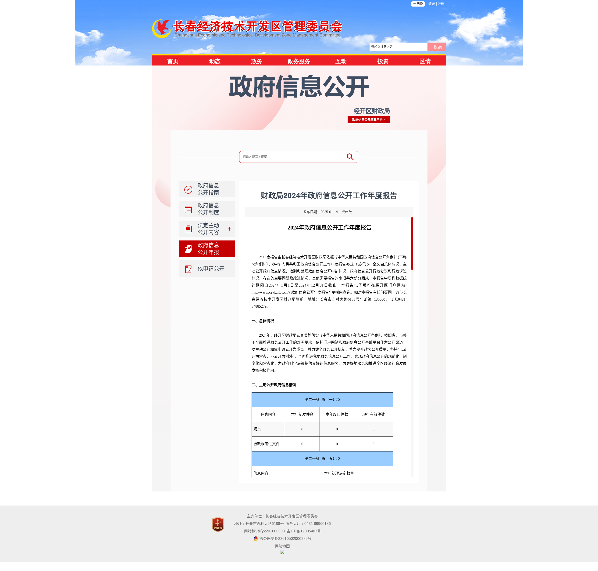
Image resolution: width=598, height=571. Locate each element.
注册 (441, 3)
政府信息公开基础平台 (367, 119)
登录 (431, 3)
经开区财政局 (372, 111)
